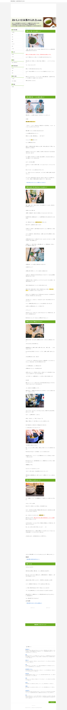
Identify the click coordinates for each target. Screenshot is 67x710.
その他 (13, 48)
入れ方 (13, 56)
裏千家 (26, 682)
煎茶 (12, 34)
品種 (12, 70)
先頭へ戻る (52, 702)
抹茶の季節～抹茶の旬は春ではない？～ (33, 559)
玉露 (12, 39)
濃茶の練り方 (27, 649)
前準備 (13, 54)
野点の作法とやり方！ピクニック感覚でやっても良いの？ (36, 182)
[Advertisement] (33, 10)
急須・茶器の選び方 (14, 62)
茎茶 (12, 46)
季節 (26, 664)
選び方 (13, 68)
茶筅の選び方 (27, 690)
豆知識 (13, 86)
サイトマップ (33, 705)
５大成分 (13, 78)
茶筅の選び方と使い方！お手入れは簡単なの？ (34, 603)
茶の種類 (13, 32)
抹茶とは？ (27, 660)
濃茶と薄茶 (27, 673)
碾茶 (26, 654)
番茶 (12, 41)
